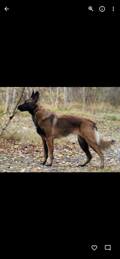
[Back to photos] (6, 9)
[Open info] (102, 8)
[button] (15, 129)
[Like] (94, 248)
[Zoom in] (91, 8)
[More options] (113, 8)
